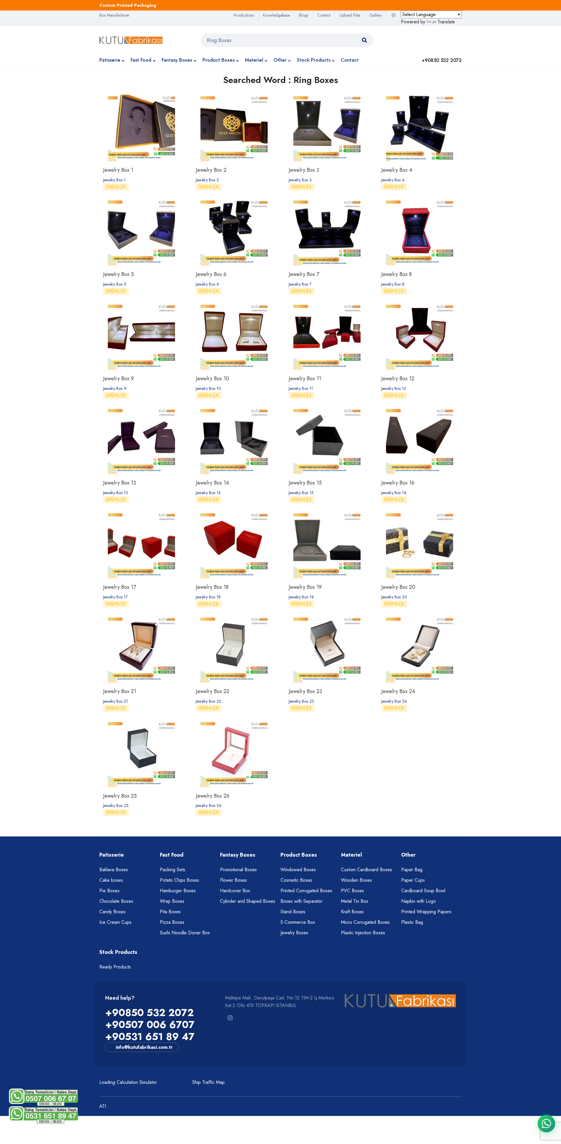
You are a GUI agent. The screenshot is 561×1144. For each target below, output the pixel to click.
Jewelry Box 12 (397, 378)
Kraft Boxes (352, 911)
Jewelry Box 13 (119, 483)
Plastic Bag (412, 922)
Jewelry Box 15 (305, 483)
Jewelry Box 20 (398, 587)
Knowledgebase (276, 15)
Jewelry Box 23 (305, 691)
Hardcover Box (235, 890)
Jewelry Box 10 (212, 378)
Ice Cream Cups (115, 922)
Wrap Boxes (172, 901)
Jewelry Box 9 (118, 378)
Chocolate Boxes (116, 901)
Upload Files (350, 15)
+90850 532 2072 (149, 1013)
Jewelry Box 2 (211, 170)
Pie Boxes (109, 890)
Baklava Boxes (113, 869)
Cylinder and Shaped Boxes (247, 901)
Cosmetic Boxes (296, 880)
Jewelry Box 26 (212, 796)
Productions (244, 15)
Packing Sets (172, 869)
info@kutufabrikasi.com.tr (144, 1047)
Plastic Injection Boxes (363, 932)
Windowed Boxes (298, 869)
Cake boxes (111, 880)
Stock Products (313, 59)
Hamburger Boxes (178, 890)
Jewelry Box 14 (212, 483)
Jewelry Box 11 (305, 378)
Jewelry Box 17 (119, 587)
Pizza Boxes (172, 922)
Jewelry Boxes (294, 932)
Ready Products (115, 967)
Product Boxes (218, 59)
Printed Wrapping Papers (426, 911)
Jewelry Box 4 (396, 170)
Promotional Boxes (238, 869)
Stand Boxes (292, 911)
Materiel (254, 59)
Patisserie (109, 59)
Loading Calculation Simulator (128, 1082)
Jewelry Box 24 (398, 691)
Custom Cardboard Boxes (366, 869)
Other (280, 59)
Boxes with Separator (301, 901)
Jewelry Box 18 (212, 587)
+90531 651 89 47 (150, 1037)
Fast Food (141, 59)
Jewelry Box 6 (211, 274)
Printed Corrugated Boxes (306, 890)
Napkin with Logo (418, 901)
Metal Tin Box (354, 901)
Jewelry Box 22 (212, 691)
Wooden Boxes (356, 880)
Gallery (375, 15)
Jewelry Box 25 (120, 796)
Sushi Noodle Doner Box (185, 932)
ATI (102, 1106)
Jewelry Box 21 (119, 691)
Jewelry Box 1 (118, 170)
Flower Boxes (233, 880)
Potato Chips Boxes (179, 880)
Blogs (303, 15)
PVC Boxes (352, 890)
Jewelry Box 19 (305, 587)
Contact (323, 15)
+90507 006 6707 (150, 1025)
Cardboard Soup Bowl (423, 890)
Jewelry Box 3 (304, 170)
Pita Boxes (170, 911)
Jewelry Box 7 (304, 274)
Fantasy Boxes (177, 59)
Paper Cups (413, 880)
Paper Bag (412, 869)
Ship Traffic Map (208, 1082)
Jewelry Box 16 (397, 483)
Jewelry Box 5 (118, 274)
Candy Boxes (112, 911)
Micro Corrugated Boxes (365, 922)
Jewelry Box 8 (396, 274)
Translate (446, 21)
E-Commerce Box (297, 922)
